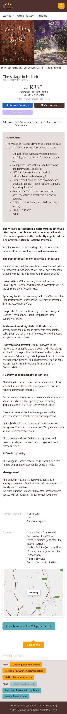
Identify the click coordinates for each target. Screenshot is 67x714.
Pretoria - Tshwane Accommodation (24, 671)
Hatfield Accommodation (18, 677)
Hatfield (43, 15)
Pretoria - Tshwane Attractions (22, 690)
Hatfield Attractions (16, 696)
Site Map (47, 705)
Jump (55, 705)
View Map (33, 592)
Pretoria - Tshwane (25, 15)
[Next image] (63, 42)
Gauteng (7, 15)
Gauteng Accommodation (26, 664)
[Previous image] (4, 42)
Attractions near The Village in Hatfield (29, 626)
